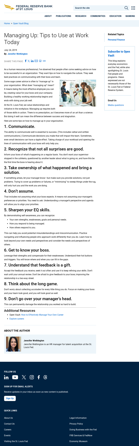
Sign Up (10, 398)
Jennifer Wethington (18, 54)
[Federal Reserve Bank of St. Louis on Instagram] (32, 378)
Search (126, 8)
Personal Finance (116, 39)
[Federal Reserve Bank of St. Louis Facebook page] (39, 378)
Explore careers (17, 318)
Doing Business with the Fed (83, 429)
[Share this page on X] (28, 61)
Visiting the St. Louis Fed (16, 441)
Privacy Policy (76, 423)
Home (7, 23)
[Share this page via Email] (36, 61)
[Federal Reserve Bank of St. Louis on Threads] (45, 378)
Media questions (116, 105)
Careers (7, 429)
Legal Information (78, 418)
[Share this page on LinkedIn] (32, 61)
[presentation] (48, 16)
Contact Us (9, 423)
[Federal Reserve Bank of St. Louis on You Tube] (15, 378)
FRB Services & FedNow (81, 435)
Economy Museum (78, 441)
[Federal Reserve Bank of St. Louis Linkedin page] (6, 378)
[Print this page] (40, 61)
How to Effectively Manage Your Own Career (42, 315)
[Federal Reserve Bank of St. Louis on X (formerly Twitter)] (24, 378)
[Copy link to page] (44, 61)
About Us (8, 418)
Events (7, 435)
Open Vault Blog (21, 23)
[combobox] (98, 8)
